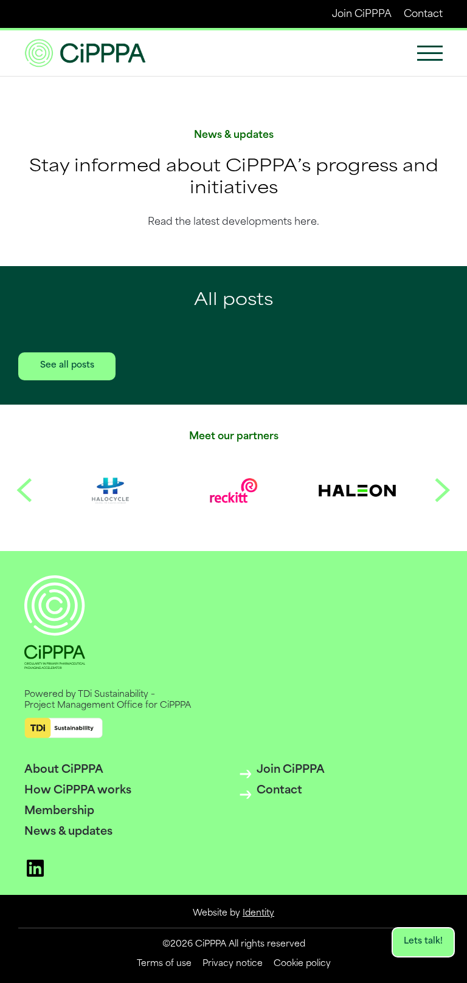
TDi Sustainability (113, 694)
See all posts (67, 365)
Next (443, 490)
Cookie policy (302, 963)
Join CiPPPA (362, 14)
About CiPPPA (63, 770)
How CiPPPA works (77, 791)
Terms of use (164, 963)
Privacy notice (232, 963)
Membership (59, 811)
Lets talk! (423, 941)
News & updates (68, 832)
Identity (258, 913)
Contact (423, 14)
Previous (24, 490)
